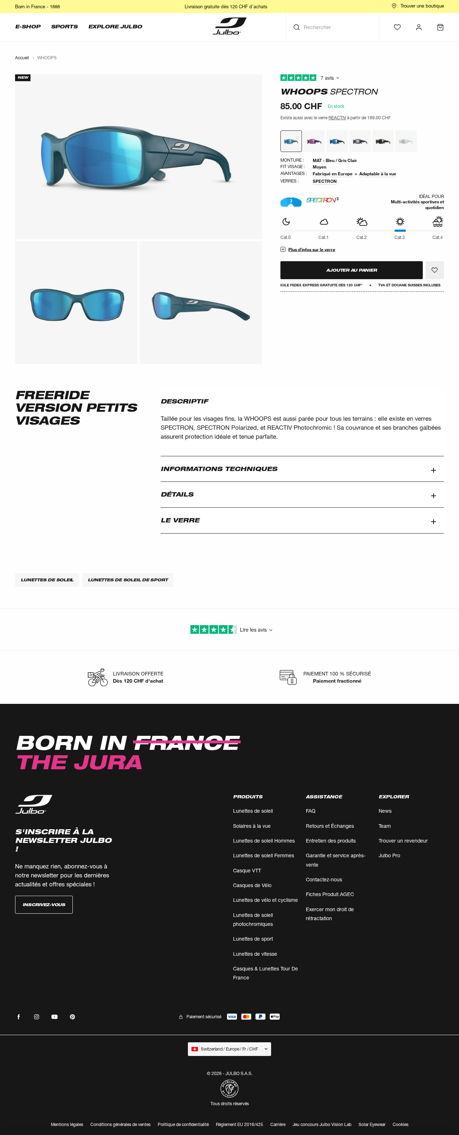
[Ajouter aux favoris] (435, 270)
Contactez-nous (324, 879)
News (385, 811)
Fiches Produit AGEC (330, 894)
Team (385, 826)
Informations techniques (219, 469)
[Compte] (419, 27)
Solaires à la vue (252, 826)
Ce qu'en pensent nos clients (362, 78)
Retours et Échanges (330, 826)
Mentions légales (67, 1124)
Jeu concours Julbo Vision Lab (322, 1124)
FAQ (311, 811)
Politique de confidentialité (183, 1124)
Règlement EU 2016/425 (239, 1124)
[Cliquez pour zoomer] (138, 156)
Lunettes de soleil (253, 811)
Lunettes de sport (253, 939)
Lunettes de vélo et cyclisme (265, 900)
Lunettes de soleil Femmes (263, 855)
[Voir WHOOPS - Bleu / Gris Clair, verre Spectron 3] (291, 141)
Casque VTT (247, 870)
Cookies (400, 1124)
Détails (177, 494)
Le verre (180, 520)
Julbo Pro (389, 855)
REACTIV (337, 117)
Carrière (277, 1124)
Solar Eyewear (372, 1124)
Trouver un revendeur (403, 841)
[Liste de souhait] (397, 27)
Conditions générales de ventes (120, 1124)
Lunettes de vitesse (255, 954)
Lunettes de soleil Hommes (264, 841)
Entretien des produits (331, 841)
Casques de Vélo (252, 885)
